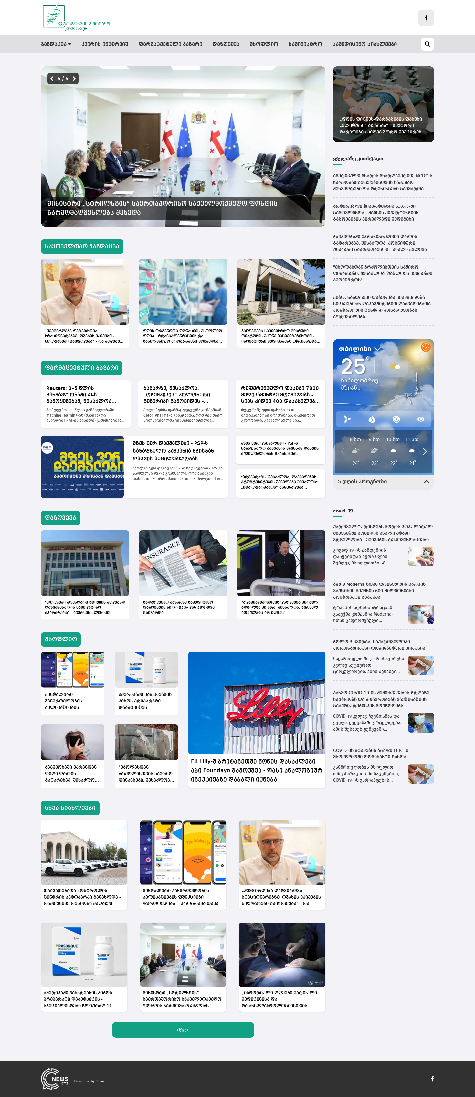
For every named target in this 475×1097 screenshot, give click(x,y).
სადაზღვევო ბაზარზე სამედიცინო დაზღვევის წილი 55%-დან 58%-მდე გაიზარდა (179, 608)
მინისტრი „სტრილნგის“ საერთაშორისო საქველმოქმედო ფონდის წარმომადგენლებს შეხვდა (182, 1000)
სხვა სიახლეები (70, 808)
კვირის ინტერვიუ (104, 44)
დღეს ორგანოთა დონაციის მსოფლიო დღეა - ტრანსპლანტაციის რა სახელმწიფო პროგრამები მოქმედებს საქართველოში (182, 336)
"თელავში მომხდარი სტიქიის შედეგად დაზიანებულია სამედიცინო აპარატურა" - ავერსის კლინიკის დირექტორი (85, 608)
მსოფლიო (264, 44)
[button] (74, 78)
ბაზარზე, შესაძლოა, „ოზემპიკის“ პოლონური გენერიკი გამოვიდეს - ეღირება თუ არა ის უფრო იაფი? (179, 395)
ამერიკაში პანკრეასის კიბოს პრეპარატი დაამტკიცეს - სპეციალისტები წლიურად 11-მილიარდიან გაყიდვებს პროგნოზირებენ (145, 701)
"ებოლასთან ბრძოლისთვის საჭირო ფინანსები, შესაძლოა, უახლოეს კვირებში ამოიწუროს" (146, 774)
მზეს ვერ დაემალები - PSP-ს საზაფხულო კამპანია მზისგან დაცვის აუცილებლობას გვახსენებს (173, 452)
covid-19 (343, 511)
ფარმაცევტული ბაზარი (170, 44)
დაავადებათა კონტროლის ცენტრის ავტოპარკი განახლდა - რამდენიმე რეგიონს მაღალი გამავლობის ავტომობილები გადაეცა (172, 208)
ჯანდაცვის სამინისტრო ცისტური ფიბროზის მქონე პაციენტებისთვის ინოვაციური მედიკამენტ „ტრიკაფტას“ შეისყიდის (281, 336)
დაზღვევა (226, 44)
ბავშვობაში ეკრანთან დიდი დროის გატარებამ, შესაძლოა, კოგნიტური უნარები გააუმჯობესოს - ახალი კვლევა (72, 774)
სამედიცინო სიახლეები (364, 44)
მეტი (183, 1030)
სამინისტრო (305, 44)
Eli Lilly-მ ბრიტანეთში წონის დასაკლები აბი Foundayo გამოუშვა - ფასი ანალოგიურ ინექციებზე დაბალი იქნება (256, 771)
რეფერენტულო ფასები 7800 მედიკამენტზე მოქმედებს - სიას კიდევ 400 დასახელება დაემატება (280, 395)
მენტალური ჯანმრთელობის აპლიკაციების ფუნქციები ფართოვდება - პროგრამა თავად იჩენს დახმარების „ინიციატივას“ (66, 701)
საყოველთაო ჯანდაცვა (82, 246)
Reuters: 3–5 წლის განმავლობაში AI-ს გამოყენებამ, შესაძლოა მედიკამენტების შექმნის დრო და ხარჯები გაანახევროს (79, 395)
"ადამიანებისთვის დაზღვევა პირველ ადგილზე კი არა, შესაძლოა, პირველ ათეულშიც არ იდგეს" (279, 608)
